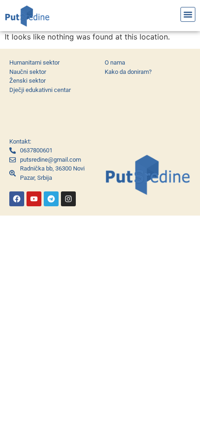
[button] (187, 14)
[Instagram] (68, 198)
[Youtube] (34, 198)
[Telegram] (51, 198)
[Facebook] (16, 198)
